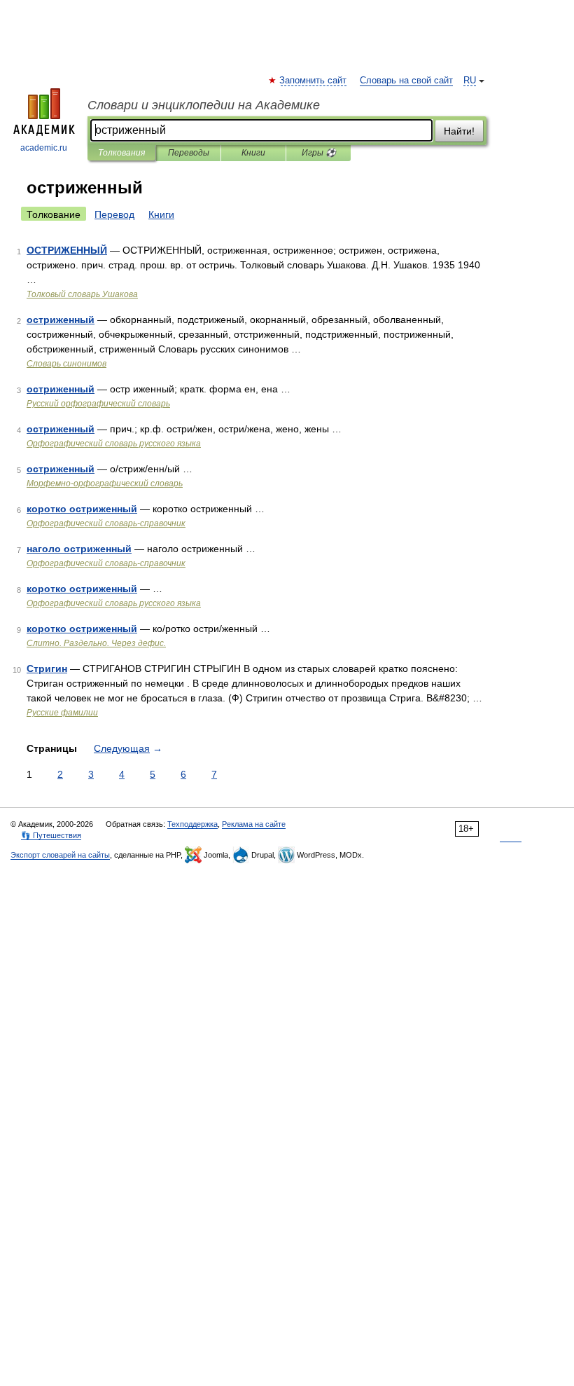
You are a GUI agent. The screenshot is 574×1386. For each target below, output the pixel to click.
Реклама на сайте (254, 824)
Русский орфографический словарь (98, 404)
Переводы (188, 153)
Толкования (121, 153)
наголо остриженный (79, 548)
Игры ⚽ (319, 153)
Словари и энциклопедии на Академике (204, 105)
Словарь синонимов (66, 364)
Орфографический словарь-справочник (106, 523)
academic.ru (43, 148)
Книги (253, 153)
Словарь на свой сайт (406, 80)
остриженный (60, 319)
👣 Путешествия (51, 835)
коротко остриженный (82, 508)
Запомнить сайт (313, 80)
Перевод (114, 214)
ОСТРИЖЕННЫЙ (67, 250)
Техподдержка (192, 824)
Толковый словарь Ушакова (82, 294)
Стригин (47, 668)
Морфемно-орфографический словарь (105, 483)
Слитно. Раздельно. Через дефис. (96, 643)
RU (469, 80)
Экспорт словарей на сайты (60, 855)
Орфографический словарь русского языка (114, 443)
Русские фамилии (62, 713)
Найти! (459, 131)
